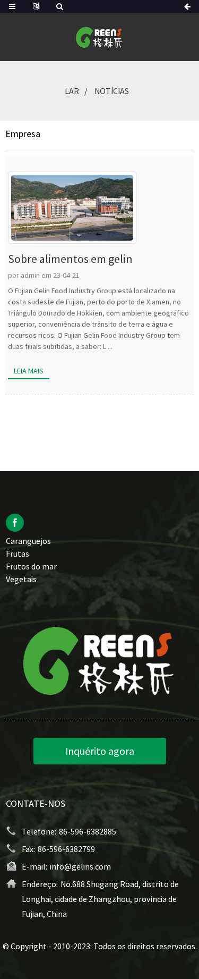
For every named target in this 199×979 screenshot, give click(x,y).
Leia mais (29, 371)
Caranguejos (28, 540)
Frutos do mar (31, 566)
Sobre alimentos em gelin (70, 258)
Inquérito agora (99, 750)
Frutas (17, 553)
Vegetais (21, 579)
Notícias (111, 91)
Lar (72, 91)
